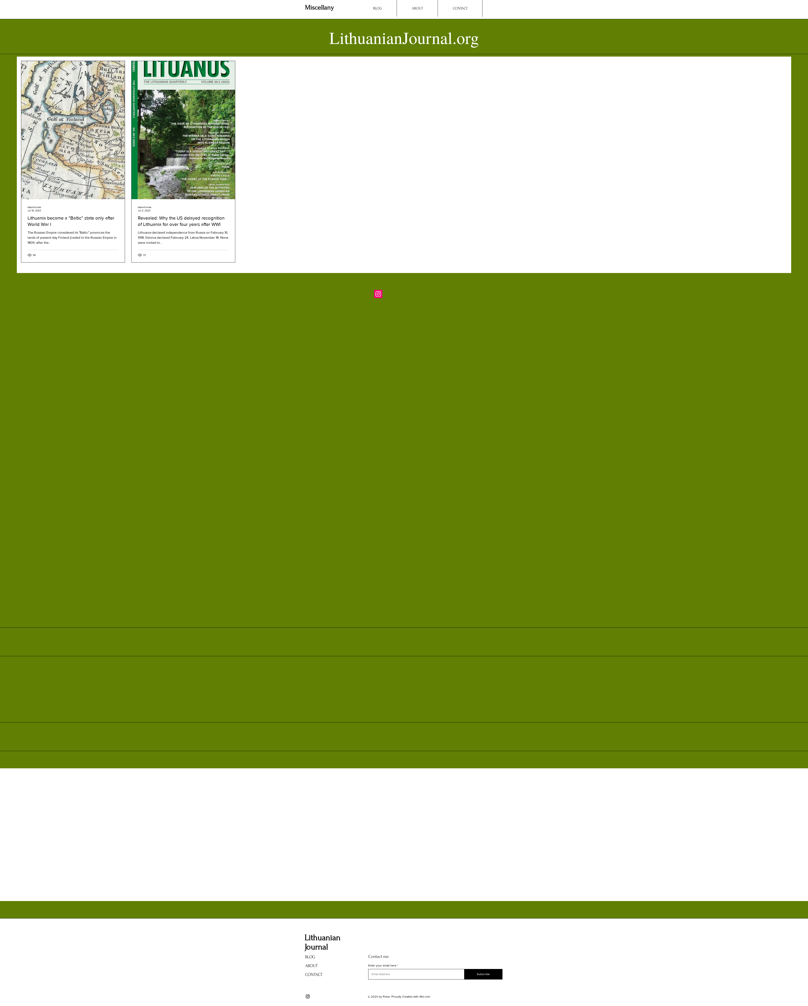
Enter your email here (382, 965)
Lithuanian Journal (322, 942)
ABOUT (311, 965)
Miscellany (319, 7)
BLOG (310, 956)
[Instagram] (378, 294)
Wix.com (424, 996)
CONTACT (314, 974)
